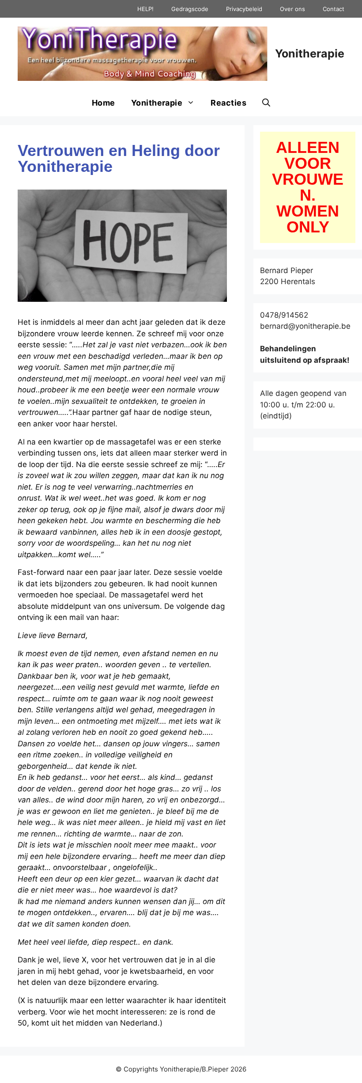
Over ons (292, 8)
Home (103, 102)
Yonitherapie (309, 53)
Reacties (228, 102)
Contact (333, 8)
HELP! (145, 8)
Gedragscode (189, 8)
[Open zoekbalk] (266, 103)
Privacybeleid (244, 8)
